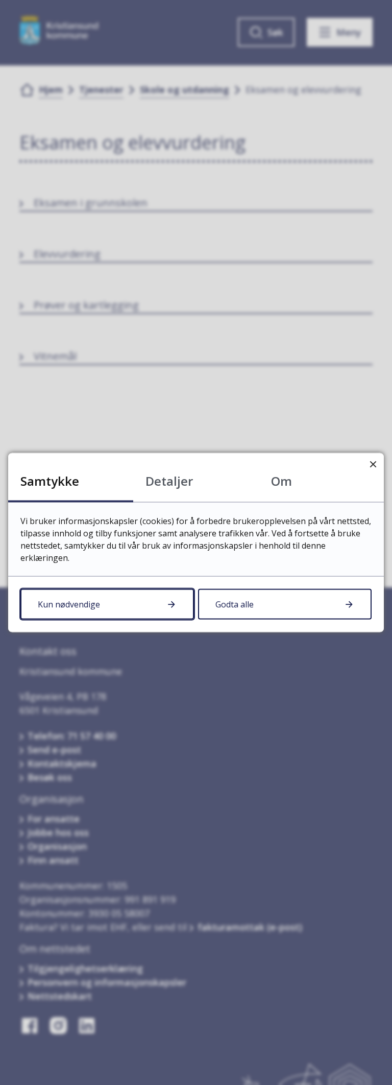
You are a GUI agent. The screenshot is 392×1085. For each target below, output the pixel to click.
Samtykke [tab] (49, 480)
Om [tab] (281, 480)
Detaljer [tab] (169, 480)
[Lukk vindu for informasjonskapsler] (373, 464)
